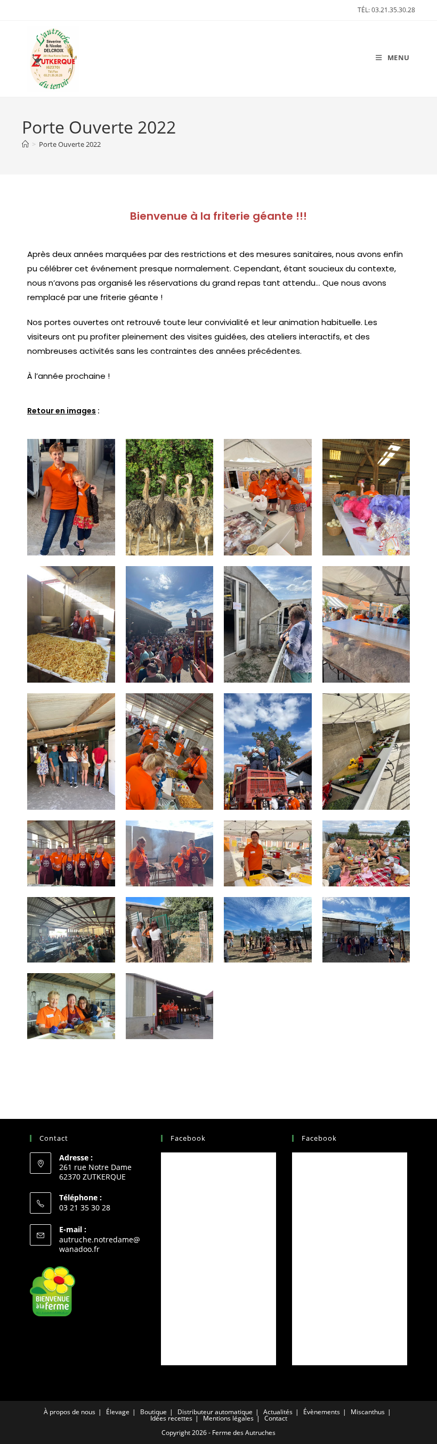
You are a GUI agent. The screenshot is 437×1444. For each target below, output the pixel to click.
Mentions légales (228, 1418)
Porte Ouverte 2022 (70, 144)
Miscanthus (368, 1411)
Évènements (321, 1411)
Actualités (278, 1411)
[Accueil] (25, 144)
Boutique (153, 1411)
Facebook (188, 1138)
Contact (275, 1418)
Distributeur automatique (215, 1411)
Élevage (118, 1411)
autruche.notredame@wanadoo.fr (99, 1244)
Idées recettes (171, 1418)
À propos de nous (69, 1411)
